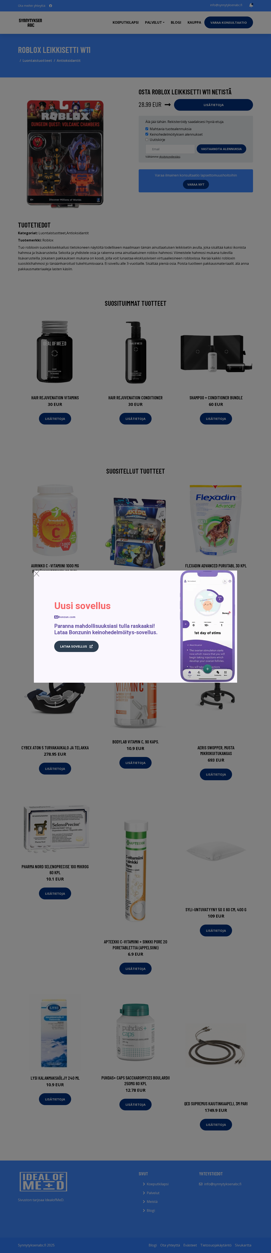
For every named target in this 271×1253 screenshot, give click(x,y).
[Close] (36, 573)
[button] (76, 646)
